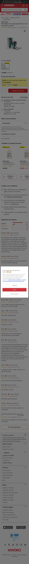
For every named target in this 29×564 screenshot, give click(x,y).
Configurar (14, 285)
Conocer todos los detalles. (14, 279)
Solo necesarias (14, 293)
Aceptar (14, 289)
